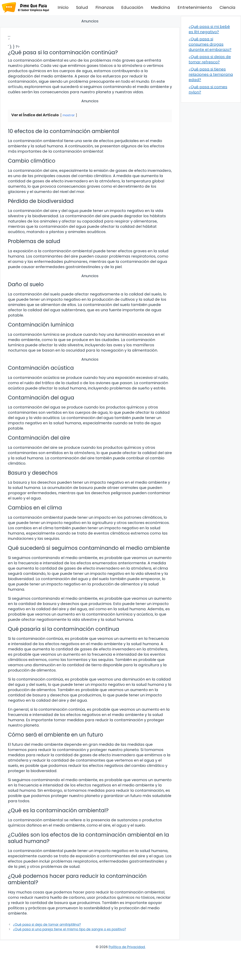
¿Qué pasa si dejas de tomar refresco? (210, 59)
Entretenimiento (195, 7)
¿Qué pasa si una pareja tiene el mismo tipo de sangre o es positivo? (69, 929)
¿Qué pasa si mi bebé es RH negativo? (209, 29)
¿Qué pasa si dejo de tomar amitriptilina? (47, 924)
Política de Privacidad (127, 947)
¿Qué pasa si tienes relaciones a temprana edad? (211, 74)
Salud (82, 7)
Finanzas (104, 7)
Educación (132, 7)
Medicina (160, 7)
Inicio (63, 7)
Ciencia (227, 7)
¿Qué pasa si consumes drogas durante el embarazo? (210, 44)
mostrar (69, 115)
